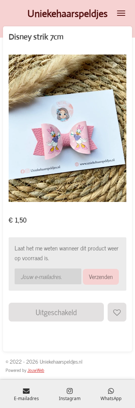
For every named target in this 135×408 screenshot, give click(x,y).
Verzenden (101, 276)
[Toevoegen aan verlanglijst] (117, 312)
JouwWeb (35, 370)
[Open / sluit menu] (121, 13)
